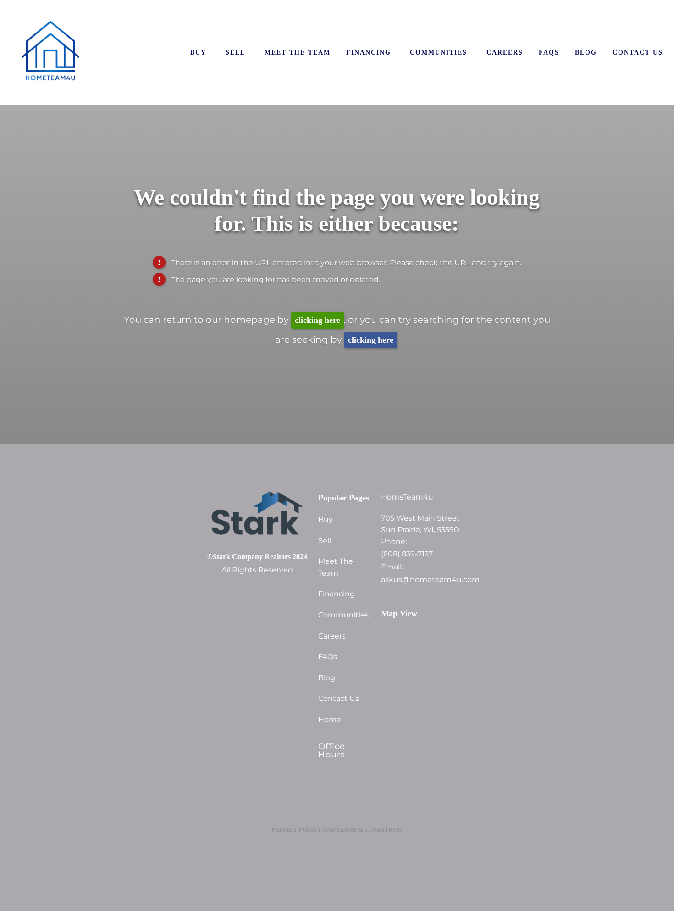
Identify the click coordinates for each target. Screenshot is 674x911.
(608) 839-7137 (407, 554)
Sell (235, 52)
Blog (586, 52)
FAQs (549, 52)
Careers (504, 52)
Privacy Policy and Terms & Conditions (337, 829)
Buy (198, 52)
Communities (438, 52)
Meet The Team (298, 52)
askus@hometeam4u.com (424, 580)
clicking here (317, 320)
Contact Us (638, 52)
